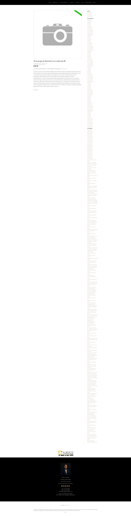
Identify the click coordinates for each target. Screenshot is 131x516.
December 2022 (90, 77)
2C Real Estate (89, 142)
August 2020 (89, 111)
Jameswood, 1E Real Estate (92, 267)
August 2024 (89, 51)
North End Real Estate (91, 288)
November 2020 (90, 107)
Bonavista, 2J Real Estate (91, 171)
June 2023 (89, 69)
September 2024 (90, 49)
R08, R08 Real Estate (91, 321)
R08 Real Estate (90, 319)
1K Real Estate (89, 137)
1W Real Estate (90, 140)
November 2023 (90, 63)
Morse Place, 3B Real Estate (92, 283)
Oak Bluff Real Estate (91, 304)
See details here (63, 68)
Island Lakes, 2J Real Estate (92, 266)
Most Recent (89, 19)
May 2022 (89, 86)
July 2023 (89, 68)
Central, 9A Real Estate (91, 197)
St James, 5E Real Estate (91, 383)
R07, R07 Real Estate (91, 318)
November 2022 (90, 78)
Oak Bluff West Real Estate (92, 305)
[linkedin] (67, 486)
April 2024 (89, 56)
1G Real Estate (90, 134)
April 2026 (89, 26)
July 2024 (89, 52)
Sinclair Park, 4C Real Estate (92, 372)
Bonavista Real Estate (91, 170)
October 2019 (89, 124)
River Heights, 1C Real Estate (92, 329)
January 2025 (89, 44)
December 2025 (90, 30)
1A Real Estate (89, 129)
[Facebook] (62, 486)
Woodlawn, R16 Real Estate (92, 442)
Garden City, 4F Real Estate (92, 249)
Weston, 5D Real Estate (91, 435)
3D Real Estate (90, 147)
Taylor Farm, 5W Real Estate (92, 393)
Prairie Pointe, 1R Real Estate (92, 316)
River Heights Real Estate (91, 327)
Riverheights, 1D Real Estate (92, 338)
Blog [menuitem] (83, 2)
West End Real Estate (91, 414)
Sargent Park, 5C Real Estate (92, 358)
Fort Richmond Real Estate (92, 243)
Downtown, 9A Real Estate (92, 222)
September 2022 (90, 81)
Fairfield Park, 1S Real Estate (92, 239)
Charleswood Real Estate (91, 199)
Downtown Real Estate (91, 220)
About (94, 2)
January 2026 (89, 28)
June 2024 (89, 53)
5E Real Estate (89, 154)
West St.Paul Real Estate (91, 427)
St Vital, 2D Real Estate (91, 384)
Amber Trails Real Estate (91, 162)
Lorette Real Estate (90, 275)
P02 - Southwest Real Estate (92, 314)
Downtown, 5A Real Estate (92, 221)
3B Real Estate (89, 146)
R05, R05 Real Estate (91, 317)
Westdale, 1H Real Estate (91, 434)
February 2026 (89, 27)
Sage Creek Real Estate (91, 354)
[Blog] (69, 486)
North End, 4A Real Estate (91, 289)
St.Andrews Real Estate (91, 388)
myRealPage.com (67, 505)
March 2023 (89, 73)
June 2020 (89, 114)
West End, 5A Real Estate (91, 415)
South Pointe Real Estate (91, 373)
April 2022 (89, 88)
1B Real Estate (89, 130)
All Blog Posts (89, 12)
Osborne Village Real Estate (92, 310)
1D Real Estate (90, 133)
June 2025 (89, 38)
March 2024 (89, 57)
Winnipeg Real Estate (91, 440)
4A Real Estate (89, 150)
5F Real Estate (89, 155)
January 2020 (89, 120)
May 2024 (89, 55)
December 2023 (90, 61)
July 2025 (89, 36)
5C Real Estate (89, 153)
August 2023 (89, 67)
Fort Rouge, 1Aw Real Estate (92, 247)
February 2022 (89, 90)
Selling (77, 2)
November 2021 (90, 91)
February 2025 (89, 43)
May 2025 (89, 39)
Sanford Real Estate (90, 356)
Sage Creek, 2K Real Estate (92, 355)
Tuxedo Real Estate (90, 398)
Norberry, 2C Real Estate (91, 287)
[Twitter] (63, 486)
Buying (71, 2)
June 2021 (89, 98)
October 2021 (89, 93)
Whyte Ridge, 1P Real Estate (92, 436)
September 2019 (90, 126)
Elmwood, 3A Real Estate (91, 238)
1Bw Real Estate (90, 132)
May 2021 (89, 99)
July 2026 (89, 22)
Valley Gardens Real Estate (92, 401)
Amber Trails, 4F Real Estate (92, 163)
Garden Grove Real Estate (92, 250)
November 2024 (90, 47)
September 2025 (90, 34)
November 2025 (90, 31)
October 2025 (89, 32)
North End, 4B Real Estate (91, 291)
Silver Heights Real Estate (91, 368)
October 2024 (89, 48)
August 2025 (89, 35)
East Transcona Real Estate (92, 235)
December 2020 (90, 106)
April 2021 (89, 101)
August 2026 (89, 21)
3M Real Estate (90, 149)
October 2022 (89, 80)
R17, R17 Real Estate (91, 323)
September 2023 (90, 65)
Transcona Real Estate (91, 394)
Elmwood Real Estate (91, 237)
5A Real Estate (89, 151)
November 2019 (90, 123)
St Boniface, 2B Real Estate (92, 381)
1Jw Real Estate (90, 136)
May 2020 (89, 115)
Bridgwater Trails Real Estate (92, 186)
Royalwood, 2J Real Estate (92, 352)
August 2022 (89, 82)
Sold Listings (89, 16)
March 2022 (89, 89)
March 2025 (89, 42)
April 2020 (89, 116)
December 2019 (90, 122)
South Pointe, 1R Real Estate (92, 375)
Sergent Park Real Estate (91, 364)
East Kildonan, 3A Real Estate (92, 229)
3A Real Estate (89, 145)
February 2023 (89, 74)
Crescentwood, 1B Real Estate (40, 64)
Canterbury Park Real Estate (92, 193)
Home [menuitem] (50, 2)
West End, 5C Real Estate (91, 417)
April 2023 (89, 72)
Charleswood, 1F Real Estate (92, 200)
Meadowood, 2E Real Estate (92, 281)
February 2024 (89, 59)
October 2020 (89, 109)
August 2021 (89, 95)
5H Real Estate (90, 157)
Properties (55, 2)
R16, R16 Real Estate (91, 322)
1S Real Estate (89, 138)
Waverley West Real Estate (92, 405)
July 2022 (89, 84)
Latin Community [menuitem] (64, 2)
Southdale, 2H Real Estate (91, 376)
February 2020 (89, 119)
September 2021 (90, 94)
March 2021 (89, 102)
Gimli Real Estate (90, 251)
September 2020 (90, 110)
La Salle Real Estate (90, 268)
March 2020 (89, 118)
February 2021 (89, 103)
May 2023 (89, 70)
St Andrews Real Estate (91, 380)
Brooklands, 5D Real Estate (92, 189)
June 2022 (89, 85)
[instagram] (65, 486)
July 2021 (89, 97)
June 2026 (89, 23)
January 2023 (89, 76)
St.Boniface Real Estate (91, 389)
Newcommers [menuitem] (88, 2)
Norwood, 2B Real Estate (91, 302)
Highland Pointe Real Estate (92, 264)
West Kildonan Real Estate (92, 421)
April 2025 (89, 40)
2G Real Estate (90, 144)
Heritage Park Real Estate (91, 260)
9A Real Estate (89, 158)
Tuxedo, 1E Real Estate (91, 400)
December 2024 (90, 46)
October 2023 (89, 64)
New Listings (89, 13)
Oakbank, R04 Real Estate (91, 309)
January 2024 (89, 60)
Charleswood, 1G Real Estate (92, 201)
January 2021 (89, 105)
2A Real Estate (89, 141)
